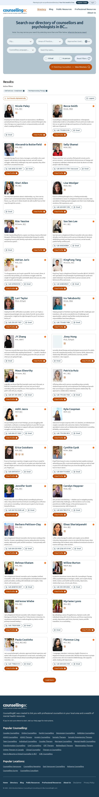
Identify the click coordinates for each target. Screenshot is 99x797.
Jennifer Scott (23, 485)
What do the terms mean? (77, 32)
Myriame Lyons (72, 601)
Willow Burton (72, 562)
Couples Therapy (45, 741)
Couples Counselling (11, 733)
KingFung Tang (72, 259)
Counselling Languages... (19, 50)
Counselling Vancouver (12, 766)
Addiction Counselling (85, 733)
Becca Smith (71, 106)
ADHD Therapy (26, 737)
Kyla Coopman (72, 409)
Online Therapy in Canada (13, 750)
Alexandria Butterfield (28, 144)
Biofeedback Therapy (64, 746)
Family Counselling (46, 733)
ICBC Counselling (46, 754)
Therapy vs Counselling (52, 750)
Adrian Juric (22, 259)
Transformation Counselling (14, 746)
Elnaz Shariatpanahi (75, 524)
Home (5, 783)
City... (11, 41)
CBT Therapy (49, 746)
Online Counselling (29, 733)
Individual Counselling (28, 741)
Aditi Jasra (21, 409)
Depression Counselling (65, 733)
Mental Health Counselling (84, 741)
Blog (51, 9)
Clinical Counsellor (33, 750)
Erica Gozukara (24, 447)
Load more (49, 680)
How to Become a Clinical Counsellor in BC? (20, 754)
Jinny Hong (70, 336)
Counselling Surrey (10, 771)
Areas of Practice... (45, 41)
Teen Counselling (10, 741)
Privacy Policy (89, 783)
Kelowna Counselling (75, 766)
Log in (92, 2)
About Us (91, 13)
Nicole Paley (22, 106)
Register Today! (82, 2)
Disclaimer (77, 783)
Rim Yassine (22, 221)
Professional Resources (85, 9)
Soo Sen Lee (70, 221)
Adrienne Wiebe (24, 601)
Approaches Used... (77, 41)
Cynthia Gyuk (71, 447)
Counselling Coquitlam (29, 771)
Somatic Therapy (59, 737)
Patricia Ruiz (71, 370)
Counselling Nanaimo (32, 766)
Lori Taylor (21, 298)
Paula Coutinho (24, 639)
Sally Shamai (71, 144)
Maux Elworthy (24, 370)
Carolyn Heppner (73, 485)
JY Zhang (20, 336)
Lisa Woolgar (71, 182)
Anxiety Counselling (42, 737)
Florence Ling (71, 639)
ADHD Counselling (10, 737)
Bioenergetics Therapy (84, 746)
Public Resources (64, 9)
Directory (41, 9)
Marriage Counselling (63, 741)
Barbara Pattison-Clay (28, 524)
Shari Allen (21, 182)
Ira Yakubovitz (72, 298)
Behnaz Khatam (24, 562)
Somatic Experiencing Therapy (80, 737)
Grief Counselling (34, 746)
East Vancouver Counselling (54, 766)
